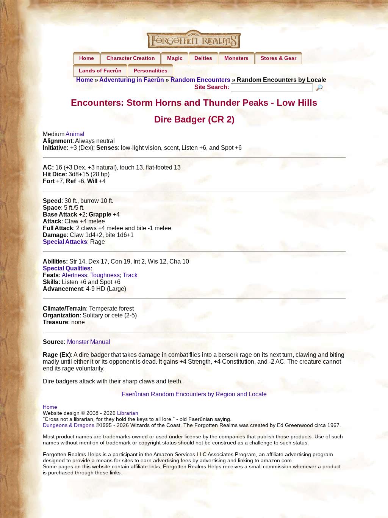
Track (130, 275)
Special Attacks (65, 242)
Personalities (150, 70)
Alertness (74, 275)
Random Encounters (200, 80)
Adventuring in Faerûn (131, 80)
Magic (175, 58)
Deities (203, 58)
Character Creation (130, 58)
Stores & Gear (278, 58)
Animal (75, 134)
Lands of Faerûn (100, 70)
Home (86, 58)
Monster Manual (88, 342)
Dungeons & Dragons (68, 425)
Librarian (127, 413)
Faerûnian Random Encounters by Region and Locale (194, 394)
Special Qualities (67, 268)
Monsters (236, 58)
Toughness (105, 275)
